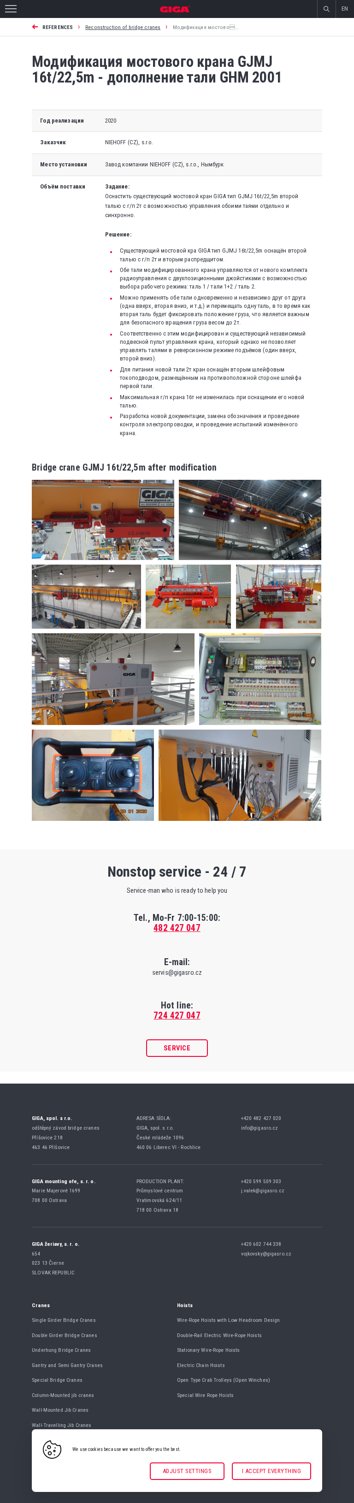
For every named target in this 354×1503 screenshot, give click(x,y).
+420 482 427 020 (262, 1118)
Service (177, 1048)
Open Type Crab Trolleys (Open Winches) (223, 1380)
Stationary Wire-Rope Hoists (208, 1350)
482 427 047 (176, 928)
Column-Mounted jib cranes (63, 1395)
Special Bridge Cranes (57, 1380)
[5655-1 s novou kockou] (103, 562)
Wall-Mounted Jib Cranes (60, 1410)
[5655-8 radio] (93, 823)
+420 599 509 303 (262, 1181)
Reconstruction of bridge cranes (122, 27)
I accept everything (271, 1471)
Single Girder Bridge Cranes (64, 1320)
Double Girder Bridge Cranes (64, 1335)
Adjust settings (187, 1471)
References (57, 27)
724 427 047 (176, 1015)
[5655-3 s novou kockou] (86, 631)
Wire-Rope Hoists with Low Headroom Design (228, 1320)
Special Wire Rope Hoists (205, 1395)
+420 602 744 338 (262, 1244)
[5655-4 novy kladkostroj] (186, 631)
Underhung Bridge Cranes (61, 1350)
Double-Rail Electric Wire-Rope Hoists (219, 1335)
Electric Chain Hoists (201, 1365)
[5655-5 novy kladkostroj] (276, 631)
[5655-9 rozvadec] (237, 823)
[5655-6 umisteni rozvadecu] (113, 727)
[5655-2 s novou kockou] (247, 562)
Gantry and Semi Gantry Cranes (67, 1365)
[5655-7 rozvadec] (258, 727)
